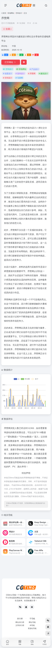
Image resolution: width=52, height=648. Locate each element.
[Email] (31, 607)
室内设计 (32, 127)
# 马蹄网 (19, 77)
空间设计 (19, 13)
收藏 (8, 28)
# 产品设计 (34, 69)
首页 (4, 13)
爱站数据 (12, 436)
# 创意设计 (7, 73)
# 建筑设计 (43, 73)
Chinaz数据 (25, 436)
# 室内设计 (20, 73)
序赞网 (7, 127)
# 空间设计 (7, 77)
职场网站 (11, 13)
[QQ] (26, 607)
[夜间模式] (48, 633)
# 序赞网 (31, 73)
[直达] (24, 523)
